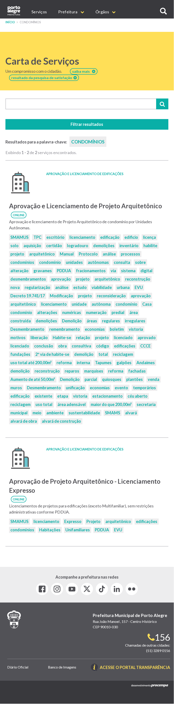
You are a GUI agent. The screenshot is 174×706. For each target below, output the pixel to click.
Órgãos (102, 11)
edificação (109, 237)
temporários (144, 387)
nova (15, 287)
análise (109, 253)
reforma (64, 362)
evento (121, 387)
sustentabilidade (84, 412)
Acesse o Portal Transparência (135, 668)
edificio (131, 237)
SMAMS (112, 412)
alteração (19, 270)
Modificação (61, 295)
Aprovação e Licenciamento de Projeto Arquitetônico (85, 206)
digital (147, 270)
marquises (93, 370)
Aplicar (162, 104)
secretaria (146, 404)
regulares (111, 320)
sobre (140, 262)
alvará (131, 412)
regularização (37, 287)
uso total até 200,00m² (31, 362)
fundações (20, 354)
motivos (18, 337)
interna (83, 362)
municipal (19, 412)
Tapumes (103, 362)
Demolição (72, 320)
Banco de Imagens (62, 667)
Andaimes (145, 362)
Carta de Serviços (42, 61)
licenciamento (82, 237)
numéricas (71, 312)
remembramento (64, 329)
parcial (91, 379)
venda (153, 379)
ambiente (55, 412)
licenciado (123, 337)
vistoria (136, 329)
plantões (134, 379)
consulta (122, 262)
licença (149, 237)
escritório (55, 237)
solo (14, 245)
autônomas (98, 262)
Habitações (49, 529)
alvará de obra (23, 421)
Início (10, 22)
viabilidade (102, 287)
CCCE (145, 345)
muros (16, 387)
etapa (62, 396)
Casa (147, 304)
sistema (128, 270)
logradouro (77, 245)
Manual (67, 253)
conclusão (43, 345)
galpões (124, 362)
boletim (117, 329)
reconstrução (137, 279)
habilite (150, 245)
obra (62, 345)
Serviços (39, 11)
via (113, 270)
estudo (80, 287)
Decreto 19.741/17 (27, 295)
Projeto (93, 521)
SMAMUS (19, 237)
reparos (72, 370)
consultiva (81, 345)
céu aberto (138, 396)
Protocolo (88, 253)
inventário (128, 245)
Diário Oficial (17, 667)
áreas (92, 320)
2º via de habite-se (52, 354)
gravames (42, 270)
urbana (123, 287)
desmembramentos (28, 279)
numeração (96, 312)
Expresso (72, 521)
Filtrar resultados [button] (87, 124)
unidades (74, 262)
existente (43, 396)
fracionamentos (91, 270)
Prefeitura (68, 11)
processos (130, 253)
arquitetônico (42, 253)
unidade (79, 304)
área (133, 312)
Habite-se (62, 337)
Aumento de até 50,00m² (32, 379)
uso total (44, 404)
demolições (103, 245)
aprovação (61, 279)
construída (20, 320)
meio (37, 412)
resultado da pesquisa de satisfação (42, 77)
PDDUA (64, 270)
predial (118, 312)
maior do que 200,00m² (111, 404)
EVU (139, 287)
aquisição (32, 245)
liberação (39, 337)
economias (95, 329)
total (103, 354)
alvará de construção (61, 421)
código (102, 345)
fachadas (137, 370)
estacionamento (107, 396)
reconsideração (111, 295)
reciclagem (123, 354)
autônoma (101, 304)
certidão (54, 245)
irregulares (135, 320)
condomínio (50, 262)
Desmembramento (27, 329)
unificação (75, 387)
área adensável (71, 404)
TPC (37, 237)
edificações (124, 345)
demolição (83, 354)
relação (83, 337)
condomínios (22, 262)
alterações (47, 312)
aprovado (147, 337)
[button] (163, 11)
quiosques (111, 379)
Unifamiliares (77, 529)
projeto (17, 253)
